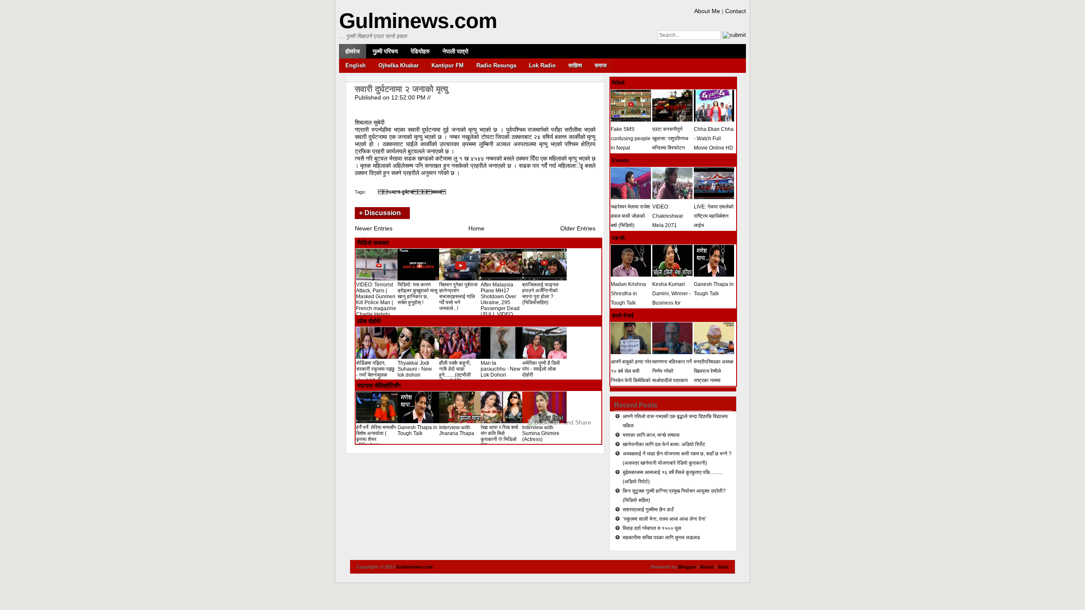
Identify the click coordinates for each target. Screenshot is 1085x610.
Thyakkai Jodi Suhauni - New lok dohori (415, 369)
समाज (600, 65)
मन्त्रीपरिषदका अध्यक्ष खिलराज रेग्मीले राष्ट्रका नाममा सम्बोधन (713, 376)
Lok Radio (542, 65)
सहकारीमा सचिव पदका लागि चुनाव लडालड (661, 538)
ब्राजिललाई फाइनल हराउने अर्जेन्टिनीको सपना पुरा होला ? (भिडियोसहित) (540, 293)
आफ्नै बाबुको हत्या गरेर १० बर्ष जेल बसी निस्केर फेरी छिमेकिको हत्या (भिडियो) (631, 376)
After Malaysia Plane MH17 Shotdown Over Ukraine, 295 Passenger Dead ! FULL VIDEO (500, 299)
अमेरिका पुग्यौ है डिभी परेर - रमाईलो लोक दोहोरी (541, 369)
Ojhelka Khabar (398, 65)
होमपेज (352, 51)
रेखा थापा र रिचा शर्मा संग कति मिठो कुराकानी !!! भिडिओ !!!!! (499, 436)
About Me (707, 11)
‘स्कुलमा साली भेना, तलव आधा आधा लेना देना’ (665, 519)
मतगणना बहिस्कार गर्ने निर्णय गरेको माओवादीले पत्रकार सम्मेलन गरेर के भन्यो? (672, 376)
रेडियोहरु (420, 51)
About (707, 566)
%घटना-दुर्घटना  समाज (412, 191)
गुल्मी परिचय (385, 51)
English (355, 65)
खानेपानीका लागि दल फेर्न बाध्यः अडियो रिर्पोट (664, 444)
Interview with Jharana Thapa (456, 430)
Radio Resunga (496, 65)
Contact (735, 11)
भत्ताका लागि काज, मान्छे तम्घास (651, 435)
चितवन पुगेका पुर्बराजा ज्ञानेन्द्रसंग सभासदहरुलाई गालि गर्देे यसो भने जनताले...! (458, 296)
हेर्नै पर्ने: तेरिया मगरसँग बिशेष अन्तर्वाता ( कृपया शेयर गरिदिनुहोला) (376, 436)
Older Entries (577, 228)
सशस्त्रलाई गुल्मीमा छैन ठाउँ (648, 510)
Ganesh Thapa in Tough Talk (417, 430)
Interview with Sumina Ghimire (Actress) (540, 433)
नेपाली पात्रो (455, 51)
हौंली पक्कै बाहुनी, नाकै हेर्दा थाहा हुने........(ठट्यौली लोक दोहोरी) (455, 372)
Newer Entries (373, 228)
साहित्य (575, 65)
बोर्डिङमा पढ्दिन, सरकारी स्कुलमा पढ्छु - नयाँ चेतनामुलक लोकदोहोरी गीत (375, 372)
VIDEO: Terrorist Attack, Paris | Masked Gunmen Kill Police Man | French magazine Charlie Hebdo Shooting (376, 302)
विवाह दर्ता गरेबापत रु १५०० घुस (652, 528)
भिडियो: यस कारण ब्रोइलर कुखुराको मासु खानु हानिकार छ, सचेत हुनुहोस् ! (417, 293)
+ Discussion (380, 212)
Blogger (687, 566)
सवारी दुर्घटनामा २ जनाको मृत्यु (401, 89)
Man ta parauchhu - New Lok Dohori (500, 369)
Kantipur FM (447, 65)
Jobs (723, 566)
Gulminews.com (418, 21)
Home (476, 228)
